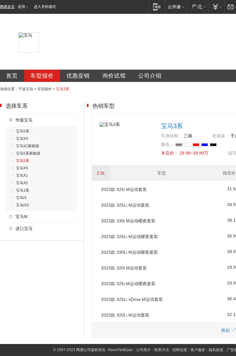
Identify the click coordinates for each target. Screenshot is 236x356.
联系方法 (161, 350)
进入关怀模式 (45, 7)
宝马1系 (22, 190)
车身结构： (172, 135)
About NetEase (120, 350)
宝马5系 (22, 131)
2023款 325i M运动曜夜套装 (128, 283)
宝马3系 (22, 161)
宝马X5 (22, 168)
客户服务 (198, 350)
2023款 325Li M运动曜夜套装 (129, 236)
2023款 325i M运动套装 (124, 189)
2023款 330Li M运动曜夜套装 (129, 252)
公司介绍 (150, 76)
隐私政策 (216, 350)
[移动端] (157, 6)
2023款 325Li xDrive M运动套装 (132, 299)
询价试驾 (114, 76)
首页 (12, 76)
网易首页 (7, 7)
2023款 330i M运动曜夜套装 (128, 220)
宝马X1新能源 (27, 146)
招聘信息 (179, 350)
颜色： (167, 144)
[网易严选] (198, 6)
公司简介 (143, 350)
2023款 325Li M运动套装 (125, 205)
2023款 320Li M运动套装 (125, 315)
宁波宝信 (25, 89)
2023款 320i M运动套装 (124, 267)
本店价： (169, 153)
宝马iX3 (22, 205)
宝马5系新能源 (28, 153)
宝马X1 (22, 175)
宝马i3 (21, 198)
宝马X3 (22, 138)
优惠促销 (78, 76)
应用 (21, 7)
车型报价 (42, 76)
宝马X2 (22, 183)
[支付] (216, 6)
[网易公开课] (176, 6)
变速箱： (220, 135)
